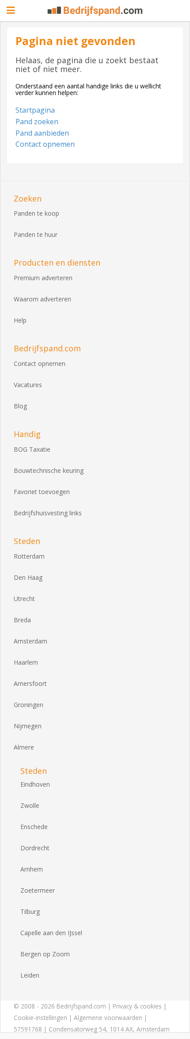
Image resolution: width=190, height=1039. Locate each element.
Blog (20, 406)
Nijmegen (28, 726)
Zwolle (29, 805)
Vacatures (28, 385)
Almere (24, 747)
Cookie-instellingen (40, 1017)
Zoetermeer (37, 890)
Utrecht (24, 598)
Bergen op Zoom (45, 954)
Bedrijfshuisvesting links (48, 513)
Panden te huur (35, 234)
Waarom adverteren (42, 299)
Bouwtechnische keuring (49, 470)
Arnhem (31, 869)
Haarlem (26, 662)
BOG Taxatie (32, 449)
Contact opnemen (45, 144)
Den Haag (28, 577)
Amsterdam (30, 641)
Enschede (34, 826)
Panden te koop (36, 213)
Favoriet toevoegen (42, 491)
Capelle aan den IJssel (51, 933)
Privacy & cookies (137, 1006)
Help (20, 320)
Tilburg (30, 911)
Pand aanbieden (42, 133)
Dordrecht (34, 848)
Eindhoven (35, 784)
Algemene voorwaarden (108, 1017)
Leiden (29, 975)
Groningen (28, 704)
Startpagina (35, 110)
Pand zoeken (36, 121)
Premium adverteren (43, 278)
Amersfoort (30, 683)
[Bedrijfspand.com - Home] (95, 11)
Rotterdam (29, 556)
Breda (22, 620)
